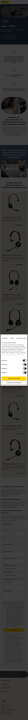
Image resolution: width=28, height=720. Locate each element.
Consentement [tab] (4, 338)
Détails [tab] (12, 338)
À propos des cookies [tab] (21, 338)
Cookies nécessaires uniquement (14, 382)
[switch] (25, 364)
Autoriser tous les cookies (14, 378)
